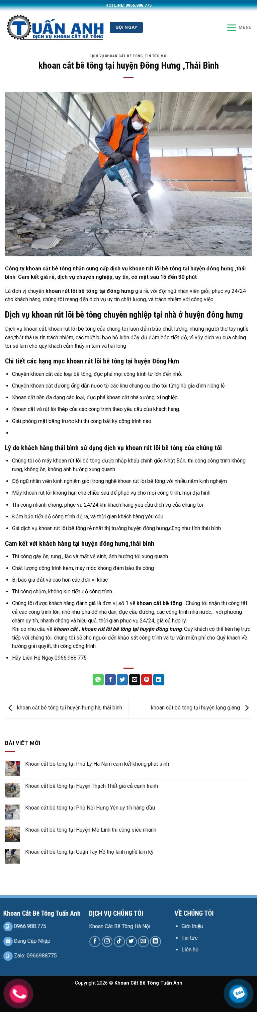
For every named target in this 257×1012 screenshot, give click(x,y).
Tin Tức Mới (156, 56)
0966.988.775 (29, 926)
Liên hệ (190, 949)
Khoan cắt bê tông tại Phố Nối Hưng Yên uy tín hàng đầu (90, 808)
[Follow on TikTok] (119, 941)
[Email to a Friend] (134, 679)
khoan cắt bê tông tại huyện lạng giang (196, 708)
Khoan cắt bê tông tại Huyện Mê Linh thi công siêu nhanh (90, 830)
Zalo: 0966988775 (35, 955)
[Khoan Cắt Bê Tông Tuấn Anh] (55, 27)
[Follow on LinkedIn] (155, 941)
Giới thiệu (192, 926)
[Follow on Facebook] (94, 941)
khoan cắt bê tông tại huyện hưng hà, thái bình (69, 708)
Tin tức (190, 938)
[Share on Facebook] (110, 679)
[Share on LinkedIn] (158, 679)
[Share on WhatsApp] (98, 679)
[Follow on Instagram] (107, 941)
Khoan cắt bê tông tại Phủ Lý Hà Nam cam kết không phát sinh (97, 764)
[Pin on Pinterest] (146, 679)
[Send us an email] (143, 941)
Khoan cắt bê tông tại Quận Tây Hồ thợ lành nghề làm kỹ (89, 852)
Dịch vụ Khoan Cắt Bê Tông (116, 56)
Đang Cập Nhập (32, 941)
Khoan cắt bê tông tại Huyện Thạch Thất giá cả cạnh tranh (91, 786)
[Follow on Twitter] (131, 941)
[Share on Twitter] (122, 679)
